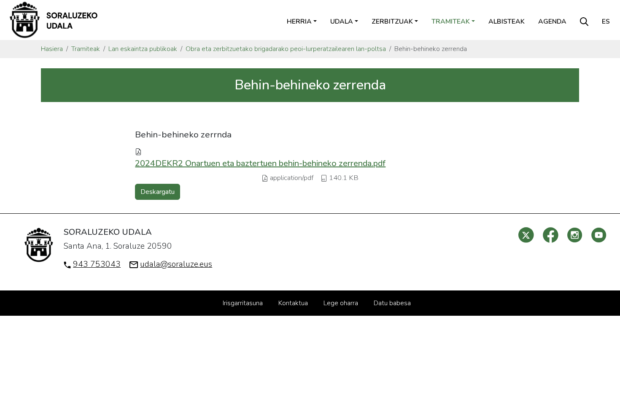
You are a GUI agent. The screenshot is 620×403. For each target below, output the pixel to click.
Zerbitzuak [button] (392, 21)
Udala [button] (341, 21)
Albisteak (506, 21)
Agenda (552, 21)
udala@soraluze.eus (176, 264)
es (606, 21)
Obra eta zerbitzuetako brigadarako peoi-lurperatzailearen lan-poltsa (286, 49)
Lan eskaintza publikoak (142, 49)
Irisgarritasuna (243, 303)
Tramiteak (85, 49)
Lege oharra (340, 303)
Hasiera (52, 49)
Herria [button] (299, 21)
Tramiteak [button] (450, 21)
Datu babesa (392, 303)
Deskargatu (157, 191)
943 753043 (97, 264)
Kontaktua (293, 303)
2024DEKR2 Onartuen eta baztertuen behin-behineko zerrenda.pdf (260, 163)
